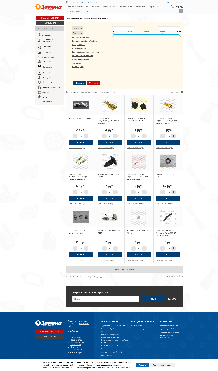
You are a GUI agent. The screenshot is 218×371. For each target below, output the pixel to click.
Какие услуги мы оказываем (166, 336)
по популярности (108, 92)
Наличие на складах (77, 147)
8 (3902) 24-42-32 (76, 349)
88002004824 (84, 324)
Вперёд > (98, 277)
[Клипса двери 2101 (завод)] (80, 105)
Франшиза (154, 6)
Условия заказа (137, 326)
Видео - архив (106, 355)
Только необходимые (163, 365)
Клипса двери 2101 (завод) (80, 118)
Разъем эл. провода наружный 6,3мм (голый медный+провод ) (137, 177)
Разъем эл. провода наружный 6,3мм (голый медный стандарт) (166, 120)
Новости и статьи (109, 6)
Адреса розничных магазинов (113, 326)
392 (89, 277)
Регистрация (178, 2)
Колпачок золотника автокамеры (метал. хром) (80, 231)
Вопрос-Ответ (126, 6)
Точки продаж (92, 6)
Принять (142, 365)
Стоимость (77, 28)
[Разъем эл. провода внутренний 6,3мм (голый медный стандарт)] (80, 161)
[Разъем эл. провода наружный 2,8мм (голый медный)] (109, 105)
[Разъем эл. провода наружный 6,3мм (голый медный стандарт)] (168, 105)
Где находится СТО (167, 329)
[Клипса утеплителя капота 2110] (109, 217)
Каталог (85, 18)
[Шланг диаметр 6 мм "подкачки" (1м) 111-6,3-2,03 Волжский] (168, 217)
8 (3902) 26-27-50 (76, 340)
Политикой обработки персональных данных (94, 368)
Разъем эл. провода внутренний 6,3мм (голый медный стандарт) (80, 177)
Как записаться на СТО (169, 326)
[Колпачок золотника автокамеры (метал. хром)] (80, 217)
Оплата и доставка (74, 6)
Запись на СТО (49, 337)
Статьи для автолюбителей (111, 352)
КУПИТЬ (80, 142)
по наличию (86, 92)
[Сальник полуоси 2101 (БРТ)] (168, 161)
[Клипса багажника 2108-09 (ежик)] (109, 161)
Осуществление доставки (141, 329)
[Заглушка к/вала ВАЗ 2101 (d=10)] (139, 217)
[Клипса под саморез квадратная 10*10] (139, 105)
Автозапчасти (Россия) (99, 18)
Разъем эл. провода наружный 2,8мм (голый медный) (108, 120)
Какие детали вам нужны (170, 332)
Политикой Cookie (122, 368)
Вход (169, 2)
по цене (96, 92)
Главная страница (73, 18)
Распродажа (141, 6)
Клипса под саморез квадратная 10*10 (136, 119)
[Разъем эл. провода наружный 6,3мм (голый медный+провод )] (139, 161)
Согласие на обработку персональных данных (110, 335)
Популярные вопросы (110, 345)
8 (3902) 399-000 (75, 344)
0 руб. (179, 6)
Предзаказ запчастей (49, 332)
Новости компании (108, 349)
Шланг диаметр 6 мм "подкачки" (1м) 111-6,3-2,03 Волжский (166, 233)
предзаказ (171, 299)
